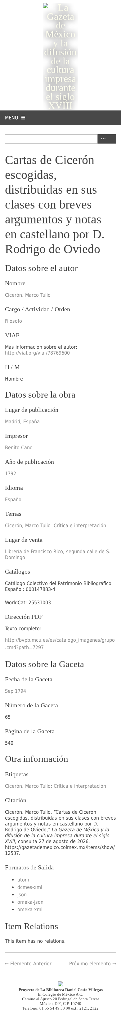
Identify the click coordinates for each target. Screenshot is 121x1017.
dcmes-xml (29, 887)
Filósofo (13, 321)
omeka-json (30, 902)
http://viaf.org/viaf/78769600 (37, 353)
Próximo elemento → (92, 964)
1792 (10, 473)
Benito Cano (19, 447)
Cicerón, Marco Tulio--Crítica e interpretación (55, 525)
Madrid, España (22, 421)
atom (23, 880)
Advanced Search (102, 139)
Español (14, 499)
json (22, 895)
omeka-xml (30, 909)
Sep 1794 (15, 691)
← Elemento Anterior (28, 964)
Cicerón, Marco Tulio (28, 295)
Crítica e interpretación (80, 786)
